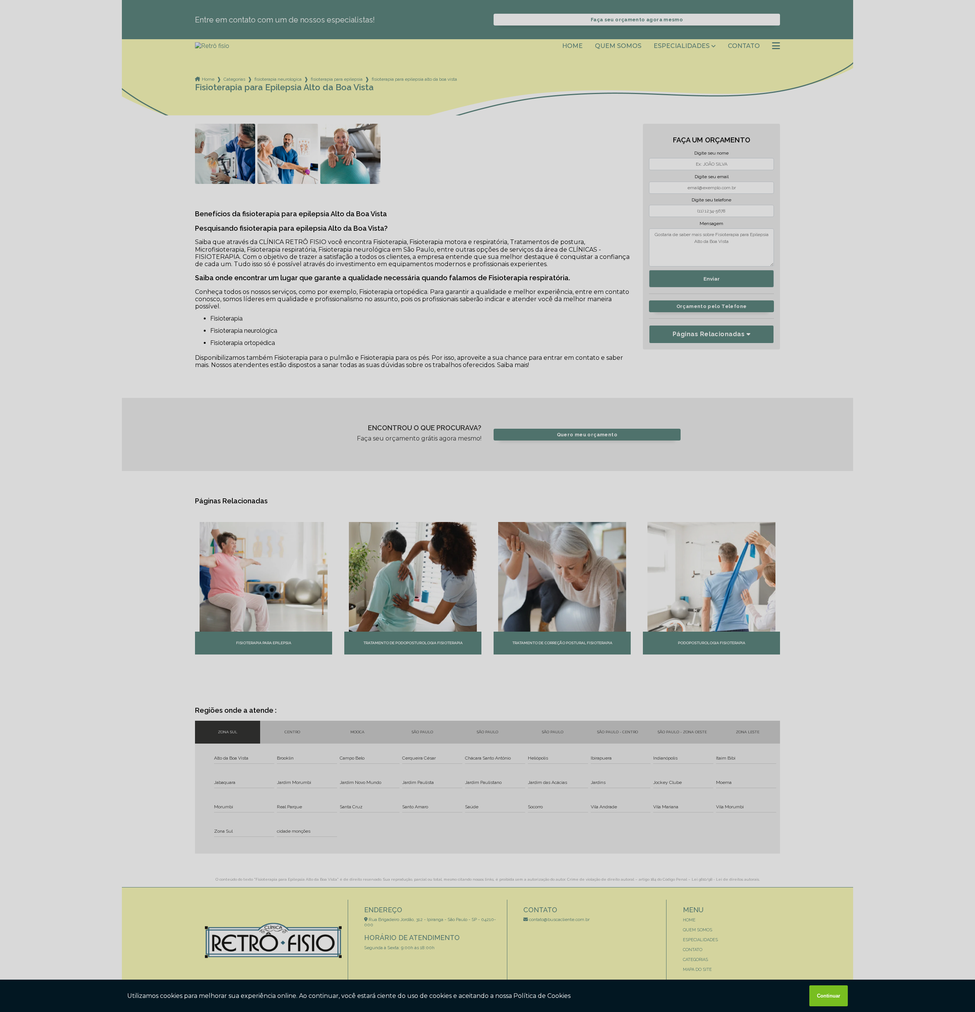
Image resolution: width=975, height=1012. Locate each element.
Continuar (828, 996)
